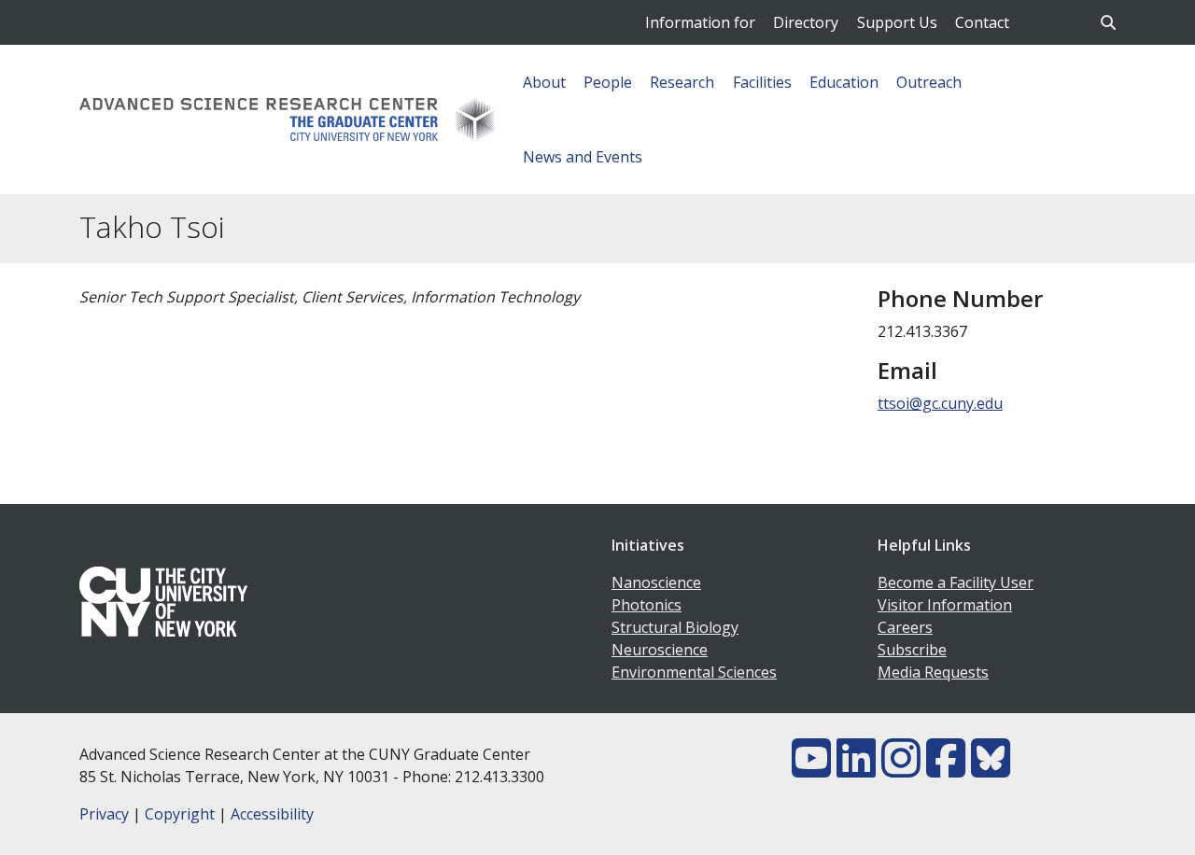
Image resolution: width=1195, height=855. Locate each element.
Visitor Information (945, 605)
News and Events (582, 156)
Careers (905, 627)
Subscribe (912, 649)
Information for (700, 22)
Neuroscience (660, 649)
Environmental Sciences (694, 672)
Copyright (180, 814)
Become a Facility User (955, 582)
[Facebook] (945, 769)
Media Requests (933, 672)
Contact (982, 22)
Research (682, 82)
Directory (805, 22)
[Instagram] (901, 769)
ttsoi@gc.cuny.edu (940, 403)
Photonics (647, 605)
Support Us (897, 22)
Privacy (104, 814)
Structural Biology (675, 627)
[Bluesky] (990, 769)
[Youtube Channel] (811, 769)
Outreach (929, 82)
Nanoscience (656, 582)
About (544, 82)
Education (844, 82)
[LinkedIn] (856, 769)
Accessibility (272, 814)
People (607, 82)
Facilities (762, 82)
